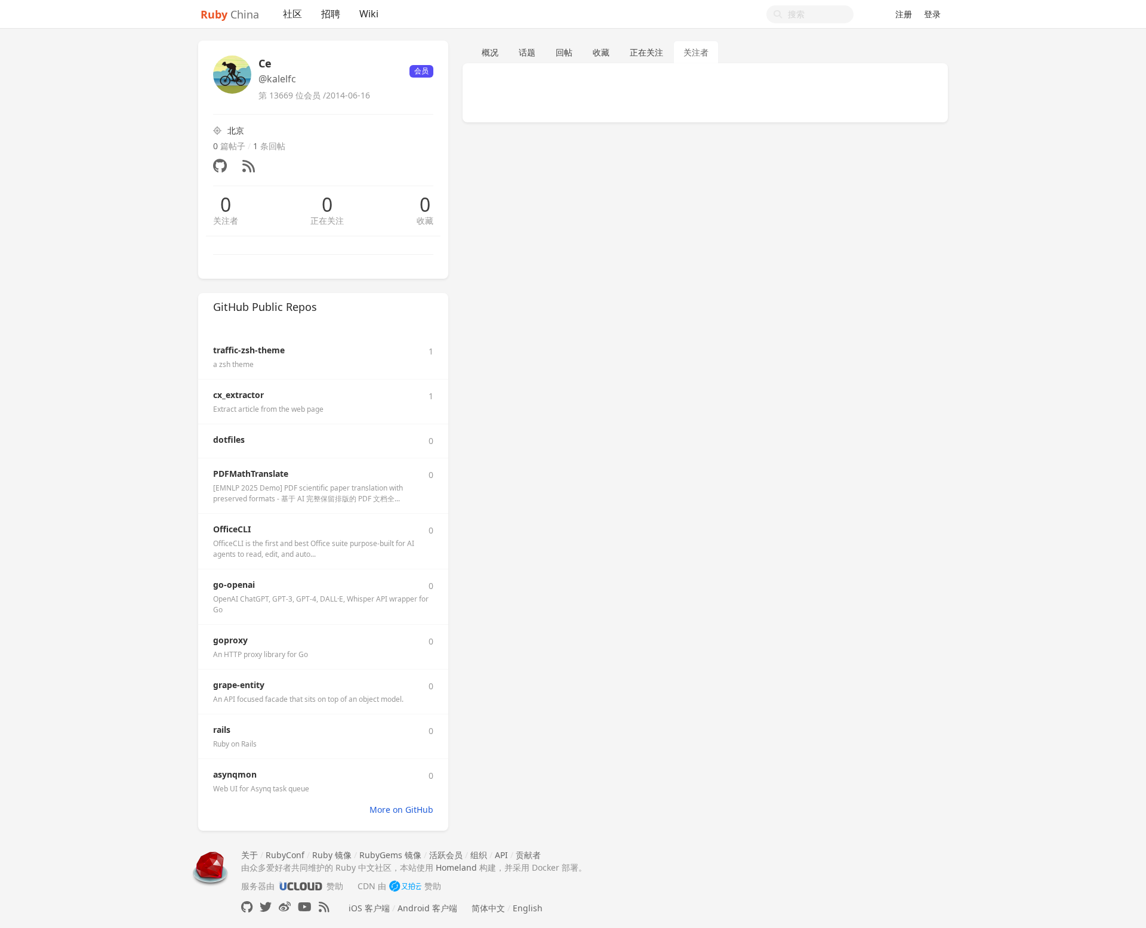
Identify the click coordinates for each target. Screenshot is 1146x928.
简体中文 (488, 908)
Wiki (368, 13)
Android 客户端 (427, 908)
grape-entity (238, 684)
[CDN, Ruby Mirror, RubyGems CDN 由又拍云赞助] (405, 886)
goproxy (230, 640)
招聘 (330, 13)
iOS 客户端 (369, 908)
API (501, 855)
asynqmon (235, 774)
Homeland (456, 867)
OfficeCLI (232, 529)
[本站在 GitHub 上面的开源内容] (246, 907)
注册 (903, 14)
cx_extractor (238, 394)
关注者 (225, 220)
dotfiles (229, 439)
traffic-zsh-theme (249, 350)
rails (221, 729)
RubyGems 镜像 (390, 855)
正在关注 (327, 220)
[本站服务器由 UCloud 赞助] (300, 886)
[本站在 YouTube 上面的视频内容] (305, 907)
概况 (490, 52)
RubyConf (285, 855)
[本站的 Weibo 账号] (285, 907)
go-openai (234, 584)
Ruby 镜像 (332, 855)
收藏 (425, 220)
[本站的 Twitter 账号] (266, 907)
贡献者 (528, 855)
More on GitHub (401, 809)
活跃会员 (446, 855)
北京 (235, 130)
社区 (292, 13)
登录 (932, 14)
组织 (478, 855)
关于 (249, 855)
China (230, 14)
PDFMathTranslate (250, 473)
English (528, 908)
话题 (527, 52)
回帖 (564, 52)
